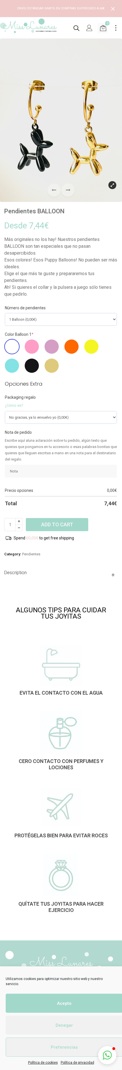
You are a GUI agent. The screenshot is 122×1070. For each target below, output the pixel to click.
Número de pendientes (25, 308)
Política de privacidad (77, 1063)
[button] (68, 190)
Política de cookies (43, 1063)
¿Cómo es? (14, 405)
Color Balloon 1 (19, 334)
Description (15, 572)
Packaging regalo (20, 397)
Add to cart (57, 524)
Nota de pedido (18, 432)
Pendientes (31, 554)
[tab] (61, 572)
